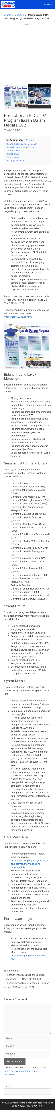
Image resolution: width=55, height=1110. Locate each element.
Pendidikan (20, 15)
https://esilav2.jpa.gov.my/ (18, 316)
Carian (7, 1086)
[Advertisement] (27, 53)
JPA (39, 191)
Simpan (29, 140)
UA (24, 177)
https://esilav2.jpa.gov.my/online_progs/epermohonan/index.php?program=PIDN (30, 864)
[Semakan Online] (9, 4)
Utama (7, 15)
